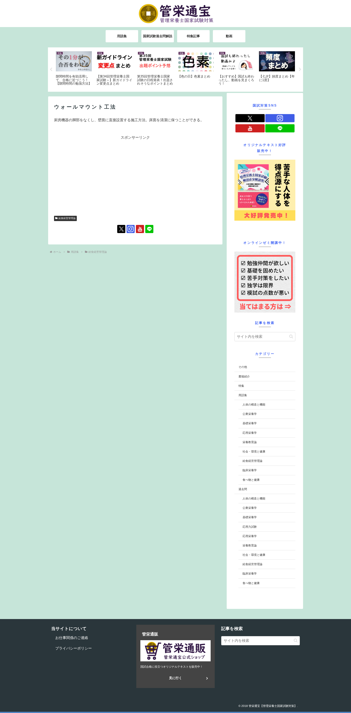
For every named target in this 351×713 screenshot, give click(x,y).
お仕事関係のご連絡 (71, 638)
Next (300, 70)
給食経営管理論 (67, 218)
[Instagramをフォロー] (131, 229)
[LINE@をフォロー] (149, 229)
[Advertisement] (135, 169)
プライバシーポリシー (73, 648)
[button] (291, 336)
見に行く (175, 678)
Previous (51, 70)
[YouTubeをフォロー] (140, 229)
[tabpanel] (74, 69)
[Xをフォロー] (121, 229)
